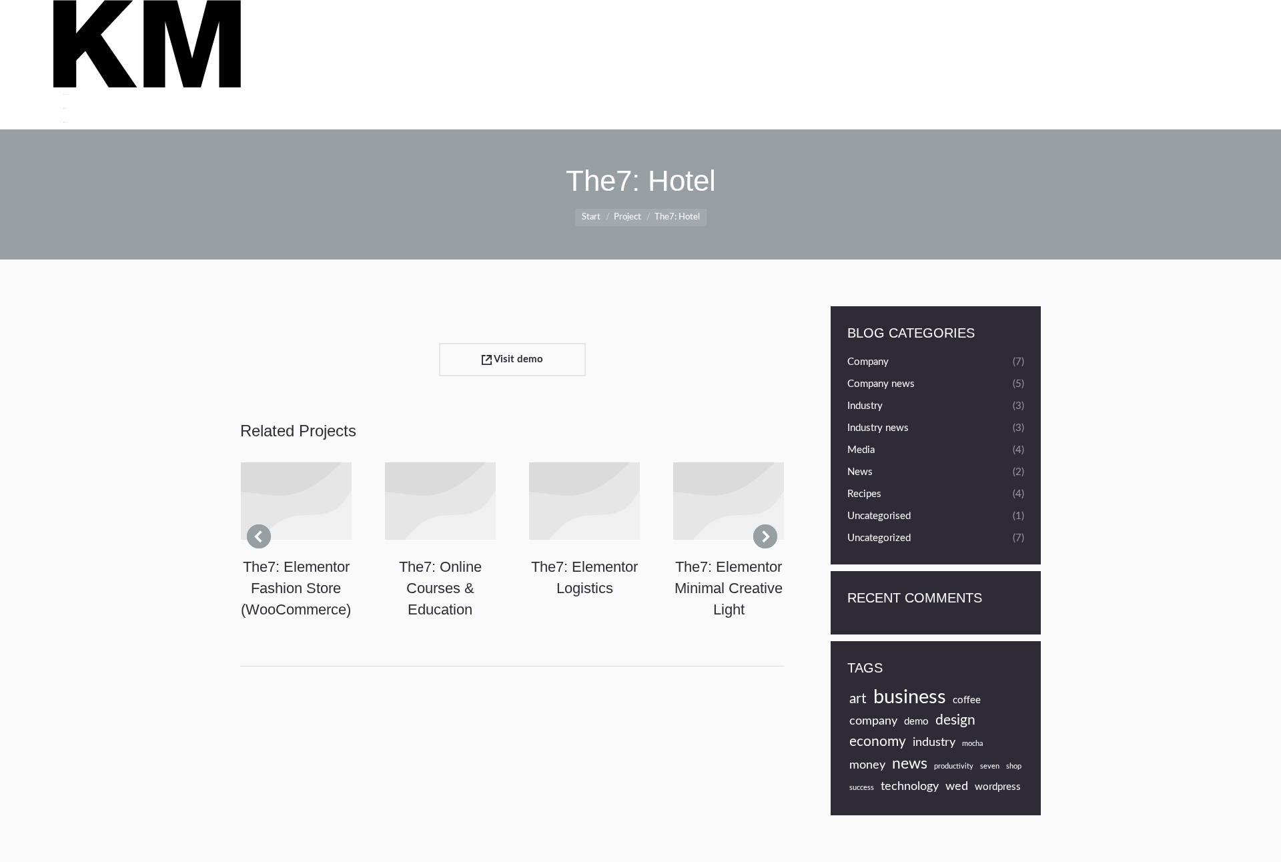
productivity (953, 766)
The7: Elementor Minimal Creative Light (729, 588)
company (873, 721)
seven (989, 766)
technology (910, 786)
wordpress (998, 787)
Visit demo (517, 359)
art (858, 699)
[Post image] (296, 501)
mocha (972, 743)
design (955, 720)
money (867, 765)
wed (956, 786)
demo (916, 722)
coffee (967, 700)
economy (877, 742)
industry (934, 742)
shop (1013, 766)
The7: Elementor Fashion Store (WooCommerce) (296, 588)
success (861, 787)
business (909, 697)
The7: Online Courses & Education (440, 588)
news (909, 764)
